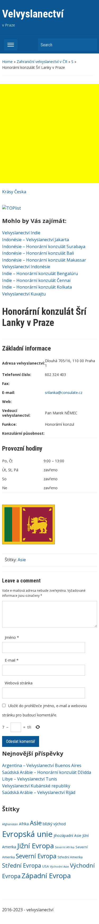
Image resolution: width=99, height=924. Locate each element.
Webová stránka (18, 682)
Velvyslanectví (33, 14)
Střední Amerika (70, 857)
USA (45, 866)
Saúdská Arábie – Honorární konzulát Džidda (46, 772)
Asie (22, 560)
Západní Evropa (46, 875)
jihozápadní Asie (67, 835)
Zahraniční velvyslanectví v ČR (42, 61)
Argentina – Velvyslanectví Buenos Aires (41, 765)
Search (91, 44)
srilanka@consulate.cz (63, 392)
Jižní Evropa (35, 845)
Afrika (24, 823)
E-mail (11, 660)
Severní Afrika (64, 847)
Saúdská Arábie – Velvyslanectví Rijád (38, 792)
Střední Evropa (21, 865)
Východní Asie (59, 866)
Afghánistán (10, 824)
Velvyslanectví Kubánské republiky (36, 786)
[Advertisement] (49, 133)
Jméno (12, 637)
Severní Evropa (36, 856)
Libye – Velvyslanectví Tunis (29, 779)
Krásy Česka (14, 192)
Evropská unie (27, 834)
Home (7, 61)
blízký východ (54, 823)
